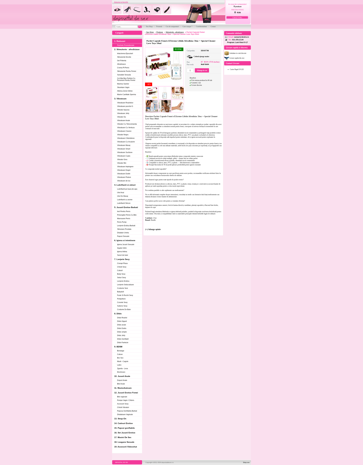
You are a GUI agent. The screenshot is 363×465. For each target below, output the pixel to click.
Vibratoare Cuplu (123, 156)
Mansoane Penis (123, 219)
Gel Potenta (121, 61)
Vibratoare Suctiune (124, 152)
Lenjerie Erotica (123, 281)
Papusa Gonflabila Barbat (127, 411)
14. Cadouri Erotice (123, 423)
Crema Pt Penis (123, 68)
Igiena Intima (122, 252)
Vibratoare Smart (123, 149)
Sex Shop (150, 32)
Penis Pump (121, 222)
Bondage (120, 351)
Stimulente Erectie (124, 57)
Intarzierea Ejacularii (125, 53)
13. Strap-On (120, 418)
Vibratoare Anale (123, 120)
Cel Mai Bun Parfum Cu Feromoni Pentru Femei (126, 79)
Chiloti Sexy (121, 267)
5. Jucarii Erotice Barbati (126, 207)
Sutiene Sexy (122, 306)
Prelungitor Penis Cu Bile (127, 215)
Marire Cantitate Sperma (126, 94)
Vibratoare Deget (123, 170)
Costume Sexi (122, 288)
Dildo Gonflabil (123, 339)
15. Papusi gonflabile (124, 428)
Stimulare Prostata (124, 229)
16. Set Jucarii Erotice (124, 433)
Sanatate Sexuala (124, 75)
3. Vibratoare (120, 98)
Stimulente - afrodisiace (175, 32)
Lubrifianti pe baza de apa (127, 189)
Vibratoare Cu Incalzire (126, 142)
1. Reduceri (119, 41)
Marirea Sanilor (123, 84)
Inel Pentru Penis (123, 211)
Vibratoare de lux (123, 181)
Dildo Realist (122, 318)
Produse (159, 32)
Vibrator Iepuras (123, 110)
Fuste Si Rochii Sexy (125, 295)
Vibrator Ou (121, 117)
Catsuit (120, 270)
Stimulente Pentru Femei (126, 71)
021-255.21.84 (237, 40)
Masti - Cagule (122, 361)
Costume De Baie (124, 309)
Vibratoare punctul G (125, 106)
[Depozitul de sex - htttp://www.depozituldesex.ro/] (168, 14)
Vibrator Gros (122, 159)
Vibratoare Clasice (124, 131)
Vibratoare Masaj (123, 145)
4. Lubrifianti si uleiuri (125, 185)
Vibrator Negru (122, 135)
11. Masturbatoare (123, 388)
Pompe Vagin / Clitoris (125, 400)
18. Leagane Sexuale (124, 442)
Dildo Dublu (121, 328)
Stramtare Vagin (123, 87)
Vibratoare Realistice (125, 103)
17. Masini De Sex (122, 437)
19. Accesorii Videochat (125, 447)
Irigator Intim (122, 248)
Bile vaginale (122, 397)
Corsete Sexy (122, 302)
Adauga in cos (202, 70)
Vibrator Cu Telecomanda (127, 124)
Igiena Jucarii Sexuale (125, 244)
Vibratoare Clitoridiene (126, 138)
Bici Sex (120, 358)
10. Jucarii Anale (122, 376)
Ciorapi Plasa (122, 263)
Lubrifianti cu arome (124, 200)
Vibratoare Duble (123, 174)
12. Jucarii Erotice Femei (126, 392)
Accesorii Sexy (122, 404)
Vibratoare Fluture (124, 177)
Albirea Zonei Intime (125, 91)
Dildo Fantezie (122, 343)
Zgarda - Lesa (122, 369)
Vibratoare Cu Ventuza (126, 128)
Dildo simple (122, 332)
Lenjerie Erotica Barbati (126, 226)
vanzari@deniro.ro (241, 37)
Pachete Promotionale (125, 45)
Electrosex (121, 372)
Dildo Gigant (122, 321)
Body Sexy (121, 274)
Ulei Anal (120, 193)
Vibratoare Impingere (125, 167)
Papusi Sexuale (123, 236)
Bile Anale (121, 384)
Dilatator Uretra (123, 233)
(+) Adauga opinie (153, 229)
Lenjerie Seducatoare (125, 285)
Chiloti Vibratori (123, 407)
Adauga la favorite (121, 2)
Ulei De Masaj (122, 196)
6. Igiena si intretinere (124, 240)
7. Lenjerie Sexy (122, 259)
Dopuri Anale (122, 380)
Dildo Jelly (121, 335)
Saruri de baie (122, 255)
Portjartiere (121, 299)
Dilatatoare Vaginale (125, 414)
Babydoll (120, 292)
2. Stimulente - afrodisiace (127, 49)
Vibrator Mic (121, 163)
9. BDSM (118, 347)
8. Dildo (118, 313)
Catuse (120, 354)
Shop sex (246, 462)
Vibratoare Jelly (123, 113)
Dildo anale (121, 325)
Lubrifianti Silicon (123, 203)
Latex (119, 365)
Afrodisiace (121, 64)
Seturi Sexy (121, 278)
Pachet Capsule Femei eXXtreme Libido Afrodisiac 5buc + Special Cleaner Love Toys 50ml (175, 33)
